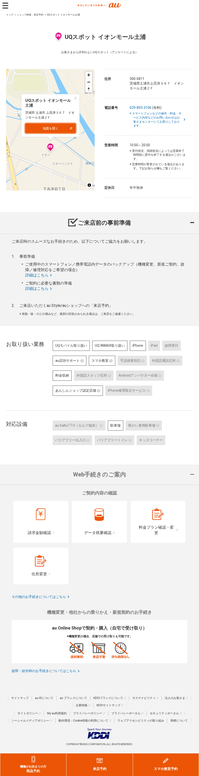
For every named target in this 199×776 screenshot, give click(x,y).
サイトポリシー (27, 713)
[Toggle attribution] (89, 185)
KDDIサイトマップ (108, 705)
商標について (179, 720)
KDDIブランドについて (108, 698)
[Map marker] (50, 148)
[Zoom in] (88, 74)
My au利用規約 (57, 713)
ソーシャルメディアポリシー (30, 720)
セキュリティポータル (164, 713)
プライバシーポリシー (87, 713)
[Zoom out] (88, 82)
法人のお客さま (175, 698)
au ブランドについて (73, 698)
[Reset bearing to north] (88, 89)
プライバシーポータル (126, 713)
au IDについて (44, 698)
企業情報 (81, 705)
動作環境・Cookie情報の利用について (83, 720)
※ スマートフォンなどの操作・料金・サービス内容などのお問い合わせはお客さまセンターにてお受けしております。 (157, 119)
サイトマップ (20, 698)
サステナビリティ (144, 698)
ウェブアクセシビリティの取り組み (140, 720)
